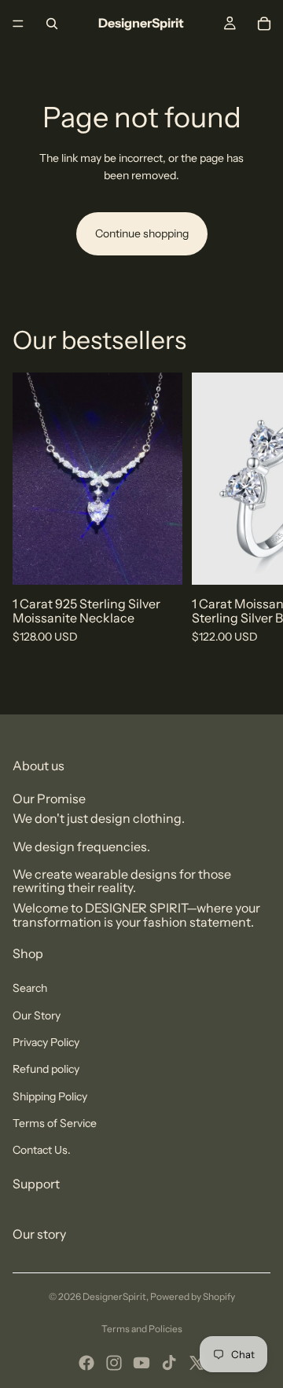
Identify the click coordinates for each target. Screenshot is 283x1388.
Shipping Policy (50, 1096)
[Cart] (264, 23)
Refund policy (46, 1069)
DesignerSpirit (114, 1296)
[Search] (52, 23)
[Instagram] (114, 1362)
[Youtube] (141, 1362)
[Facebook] (86, 1362)
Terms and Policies (141, 1329)
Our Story (37, 1015)
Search (30, 988)
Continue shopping (142, 233)
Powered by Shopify (192, 1296)
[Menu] (18, 24)
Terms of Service (55, 1123)
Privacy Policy (46, 1042)
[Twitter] (196, 1362)
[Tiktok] (169, 1362)
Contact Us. (42, 1150)
